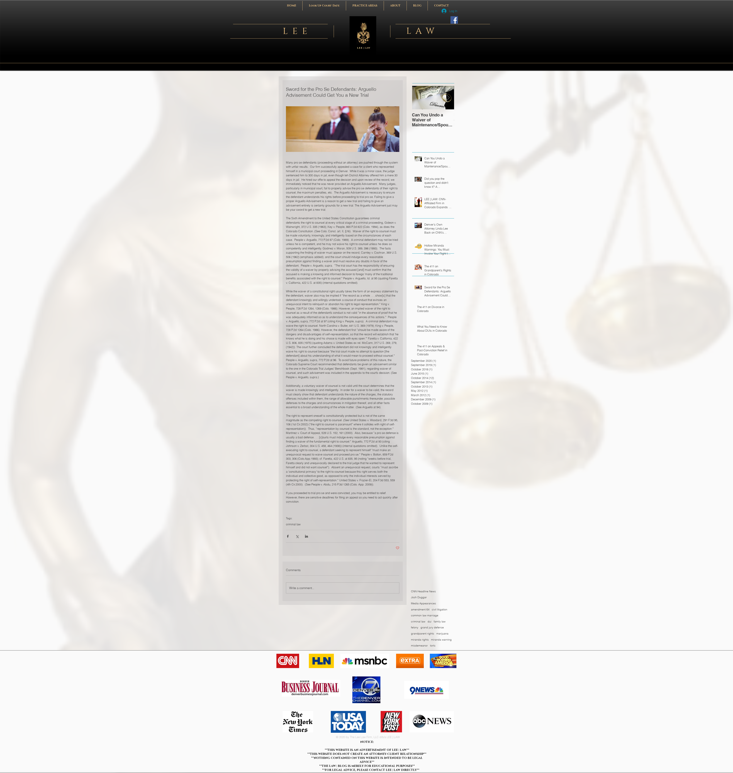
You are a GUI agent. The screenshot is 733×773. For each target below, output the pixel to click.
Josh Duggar (419, 597)
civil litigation (439, 609)
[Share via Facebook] (288, 536)
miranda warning (441, 639)
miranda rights (420, 639)
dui (429, 621)
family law (440, 621)
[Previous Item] (418, 98)
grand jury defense (432, 627)
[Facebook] (454, 20)
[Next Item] (448, 98)
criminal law (293, 524)
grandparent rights (422, 633)
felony (414, 627)
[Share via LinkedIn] (306, 536)
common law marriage (424, 615)
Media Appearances (423, 603)
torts (432, 645)
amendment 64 (420, 609)
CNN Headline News (423, 591)
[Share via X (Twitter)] (297, 536)
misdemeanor (419, 645)
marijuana (442, 633)
